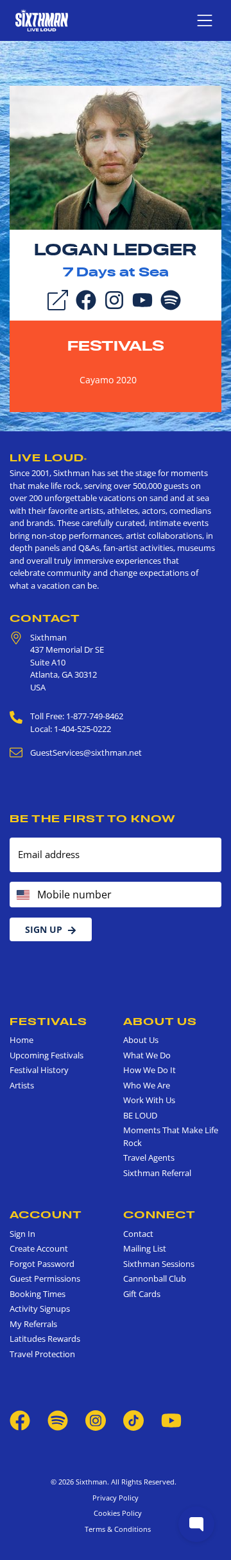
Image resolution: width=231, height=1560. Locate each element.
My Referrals (33, 1324)
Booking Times (37, 1294)
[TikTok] (134, 1420)
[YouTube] (142, 299)
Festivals (115, 345)
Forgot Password (42, 1263)
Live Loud (48, 457)
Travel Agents (149, 1157)
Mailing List (144, 1248)
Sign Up (43, 929)
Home (21, 1040)
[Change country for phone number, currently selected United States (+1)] (22, 894)
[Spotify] (170, 299)
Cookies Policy (116, 1513)
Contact (45, 618)
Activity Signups (40, 1308)
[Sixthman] (41, 20)
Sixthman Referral (157, 1173)
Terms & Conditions (116, 1529)
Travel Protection (42, 1354)
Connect (159, 1214)
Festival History (39, 1070)
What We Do (147, 1055)
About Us (160, 1021)
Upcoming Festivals (46, 1055)
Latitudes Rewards (45, 1338)
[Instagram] (114, 299)
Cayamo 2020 (108, 380)
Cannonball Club (154, 1278)
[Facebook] (86, 299)
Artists (22, 1085)
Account (46, 1214)
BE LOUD (140, 1115)
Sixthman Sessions (158, 1263)
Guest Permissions (45, 1278)
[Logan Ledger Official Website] (115, 157)
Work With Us (149, 1100)
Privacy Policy (115, 1497)
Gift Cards (141, 1294)
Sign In (22, 1233)
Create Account (39, 1248)
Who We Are (146, 1085)
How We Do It (149, 1070)
